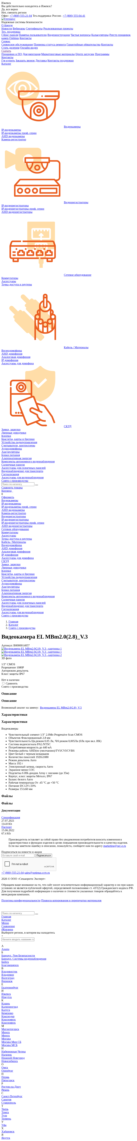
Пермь (5, 1077)
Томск (5, 1112)
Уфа (3, 1125)
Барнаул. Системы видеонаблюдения (23, 958)
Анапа (5, 949)
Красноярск (8, 1019)
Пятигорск (7, 1080)
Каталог (6, 919)
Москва (6, 1038)
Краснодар (7, 1016)
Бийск (5, 961)
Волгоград (7, 977)
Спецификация (10, 817)
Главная (6, 916)
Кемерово (7, 1013)
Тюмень (6, 1118)
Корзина (6, 490)
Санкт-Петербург (11, 1096)
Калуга (5, 1009)
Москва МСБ (9, 1045)
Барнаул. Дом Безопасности (18, 955)
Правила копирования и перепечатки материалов (71, 900)
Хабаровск (7, 1131)
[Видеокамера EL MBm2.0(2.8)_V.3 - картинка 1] (31, 648)
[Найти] (36, 485)
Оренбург (7, 1070)
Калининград (9, 1006)
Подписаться (44, 855)
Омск (4, 1067)
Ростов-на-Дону (11, 1086)
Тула (4, 1115)
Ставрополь (8, 1102)
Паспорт (6, 827)
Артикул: (7, 645)
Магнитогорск (10, 1029)
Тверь (4, 1109)
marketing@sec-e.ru (114, 845)
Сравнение (8, 926)
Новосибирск (9, 1061)
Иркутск (6, 997)
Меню (5, 923)
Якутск (5, 1137)
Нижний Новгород (13, 1057)
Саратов (6, 1099)
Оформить (7, 497)
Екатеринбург (9, 987)
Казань (5, 1003)
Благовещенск (10, 965)
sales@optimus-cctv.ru (37, 872)
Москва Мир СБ (11, 1041)
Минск (5, 1032)
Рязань (5, 1089)
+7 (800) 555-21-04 (21, 15)
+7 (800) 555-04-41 (74, 15)
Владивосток (9, 971)
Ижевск (6, 993)
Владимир (7, 974)
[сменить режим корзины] (12, 490)
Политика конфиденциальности (20, 900)
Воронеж (6, 981)
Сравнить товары (12, 487)
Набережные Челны (13, 1051)
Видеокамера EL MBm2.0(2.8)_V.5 (61, 707)
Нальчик (6, 1054)
